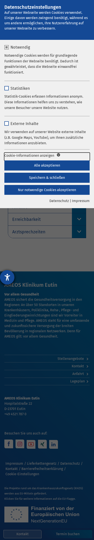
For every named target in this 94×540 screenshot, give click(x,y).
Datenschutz (59, 201)
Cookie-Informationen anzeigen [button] (29, 155)
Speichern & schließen (47, 178)
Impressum (81, 201)
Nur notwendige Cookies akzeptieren (47, 190)
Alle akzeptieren (47, 165)
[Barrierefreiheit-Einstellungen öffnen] (7, 277)
